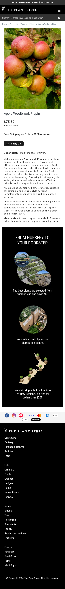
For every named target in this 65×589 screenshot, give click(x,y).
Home (4, 24)
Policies (9, 451)
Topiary (8, 528)
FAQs (7, 456)
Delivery (41, 152)
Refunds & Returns (14, 446)
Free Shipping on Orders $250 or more (32, 3)
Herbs (8, 487)
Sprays (8, 547)
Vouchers (10, 551)
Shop (12, 24)
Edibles (9, 474)
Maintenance (27, 152)
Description (11, 152)
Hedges (9, 483)
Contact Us (10, 437)
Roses (8, 506)
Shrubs (8, 510)
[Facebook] (8, 415)
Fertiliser (9, 538)
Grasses (9, 478)
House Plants (12, 492)
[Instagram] (15, 415)
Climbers (9, 469)
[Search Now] (60, 17)
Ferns (8, 560)
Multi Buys (10, 565)
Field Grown (11, 556)
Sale (7, 465)
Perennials (10, 519)
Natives (9, 497)
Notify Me (16, 144)
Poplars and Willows (15, 533)
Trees (8, 515)
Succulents (10, 524)
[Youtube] (22, 415)
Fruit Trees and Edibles (26, 24)
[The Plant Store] (19, 9)
